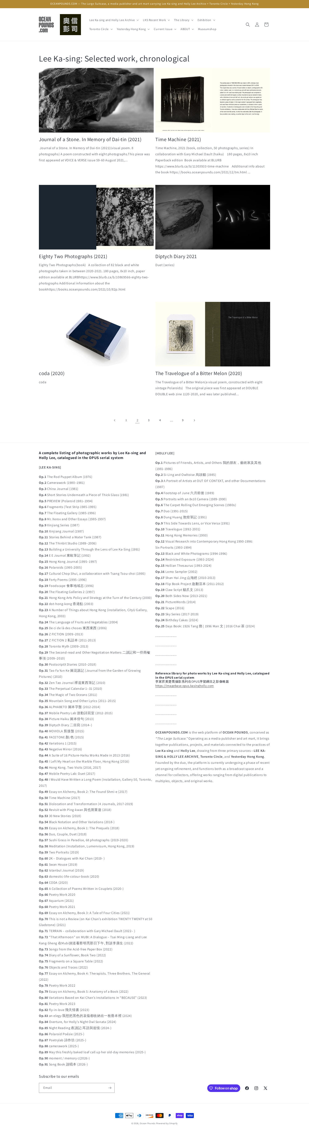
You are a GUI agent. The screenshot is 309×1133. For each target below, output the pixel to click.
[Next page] (194, 420)
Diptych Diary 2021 (176, 256)
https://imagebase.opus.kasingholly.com (184, 686)
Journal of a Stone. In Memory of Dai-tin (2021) (90, 139)
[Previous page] (114, 420)
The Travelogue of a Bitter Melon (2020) (198, 373)
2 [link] (138, 420)
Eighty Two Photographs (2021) (73, 256)
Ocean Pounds (147, 1123)
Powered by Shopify (167, 1123)
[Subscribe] (109, 1088)
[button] (114, 20)
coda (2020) (52, 373)
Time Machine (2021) (178, 139)
